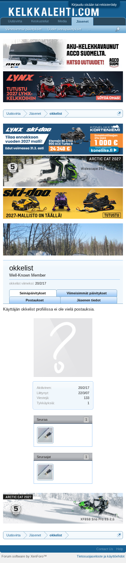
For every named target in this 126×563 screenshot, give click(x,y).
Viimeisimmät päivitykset (87, 293)
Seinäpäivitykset (33, 293)
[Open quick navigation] (119, 113)
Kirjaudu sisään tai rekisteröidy (94, 4)
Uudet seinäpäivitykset (64, 29)
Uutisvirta (15, 21)
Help (119, 549)
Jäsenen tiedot (89, 300)
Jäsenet (82, 21)
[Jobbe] (45, 435)
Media (62, 21)
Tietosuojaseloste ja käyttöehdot (100, 556)
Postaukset (35, 300)
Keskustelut (40, 21)
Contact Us (104, 549)
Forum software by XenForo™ (24, 556)
